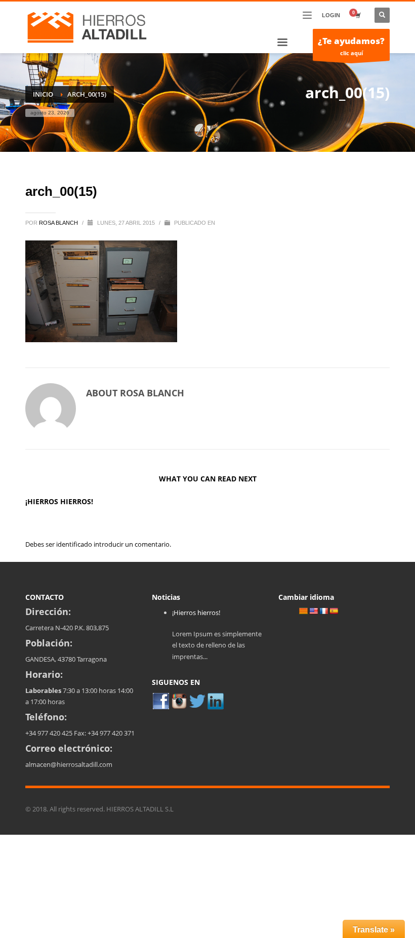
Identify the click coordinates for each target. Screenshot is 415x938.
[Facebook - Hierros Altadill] (161, 700)
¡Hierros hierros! (59, 501)
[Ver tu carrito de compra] (357, 15)
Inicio (43, 94)
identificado (75, 544)
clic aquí (351, 46)
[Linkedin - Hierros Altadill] (215, 700)
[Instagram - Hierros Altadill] (179, 700)
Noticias (166, 597)
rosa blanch (59, 223)
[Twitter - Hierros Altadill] (197, 700)
